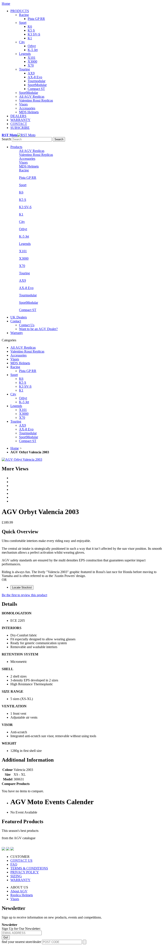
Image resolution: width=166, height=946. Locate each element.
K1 (30, 38)
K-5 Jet (33, 50)
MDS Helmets (29, 112)
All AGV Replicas (31, 96)
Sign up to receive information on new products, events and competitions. (52, 917)
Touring (24, 69)
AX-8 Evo (35, 77)
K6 (30, 26)
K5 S (31, 30)
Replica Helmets (21, 895)
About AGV (18, 891)
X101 (31, 57)
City (22, 42)
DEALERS (18, 116)
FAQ (13, 864)
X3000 (32, 61)
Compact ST (36, 89)
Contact (15, 321)
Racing (24, 15)
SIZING (16, 876)
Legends (25, 54)
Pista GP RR (36, 19)
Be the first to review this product (24, 595)
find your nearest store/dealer (21, 942)
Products (16, 147)
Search (6, 139)
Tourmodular (36, 81)
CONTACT (18, 124)
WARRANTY (20, 120)
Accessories (27, 108)
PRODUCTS (19, 11)
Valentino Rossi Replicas (36, 100)
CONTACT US (21, 860)
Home (6, 3)
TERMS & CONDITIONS (29, 868)
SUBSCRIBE (20, 127)
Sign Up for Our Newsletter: (21, 928)
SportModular (37, 85)
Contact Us (26, 325)
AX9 (31, 73)
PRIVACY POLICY (24, 872)
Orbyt (32, 46)
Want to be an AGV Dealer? (38, 329)
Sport (22, 22)
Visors (23, 104)
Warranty (16, 333)
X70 (31, 65)
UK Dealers (18, 317)
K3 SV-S (34, 34)
